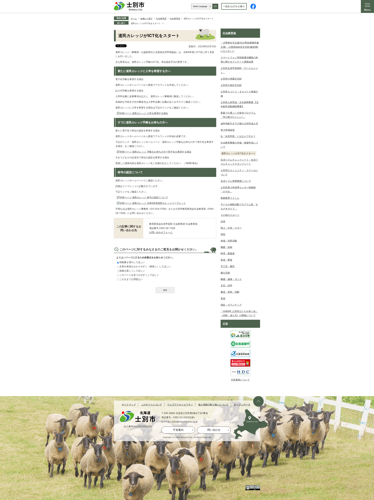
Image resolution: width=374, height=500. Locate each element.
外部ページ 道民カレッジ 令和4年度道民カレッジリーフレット (153, 203)
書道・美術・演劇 (230, 291)
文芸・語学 (226, 285)
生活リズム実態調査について (236, 181)
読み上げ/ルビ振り (235, 6)
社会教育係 (175, 18)
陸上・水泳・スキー (231, 227)
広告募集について (240, 379)
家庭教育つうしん (230, 198)
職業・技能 (226, 247)
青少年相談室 (228, 129)
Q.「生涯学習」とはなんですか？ (238, 136)
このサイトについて (151, 404)
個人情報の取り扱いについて (213, 404)
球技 (223, 234)
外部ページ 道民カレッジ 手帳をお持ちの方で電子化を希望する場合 (155, 151)
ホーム (134, 18)
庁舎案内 (178, 429)
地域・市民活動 (229, 240)
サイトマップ (129, 404)
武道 (223, 221)
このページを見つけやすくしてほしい (139, 274)
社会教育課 (161, 18)
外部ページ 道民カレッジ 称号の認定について (144, 197)
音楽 (223, 298)
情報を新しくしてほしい (132, 270)
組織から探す (146, 18)
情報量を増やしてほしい (132, 262)
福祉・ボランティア (231, 304)
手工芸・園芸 (228, 266)
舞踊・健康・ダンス (231, 279)
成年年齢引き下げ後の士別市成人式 (239, 123)
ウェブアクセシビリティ (180, 404)
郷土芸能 (225, 272)
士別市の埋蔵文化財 (231, 78)
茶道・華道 (226, 259)
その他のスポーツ (230, 215)
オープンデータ (242, 404)
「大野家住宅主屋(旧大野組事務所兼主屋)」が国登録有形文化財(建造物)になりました (240, 47)
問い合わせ (213, 429)
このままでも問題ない (131, 279)
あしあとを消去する (163, 23)
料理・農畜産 (228, 253)
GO (215, 6)
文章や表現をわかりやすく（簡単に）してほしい (145, 266)
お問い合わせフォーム (161, 232)
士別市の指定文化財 (231, 85)
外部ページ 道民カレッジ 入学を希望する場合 (144, 113)
